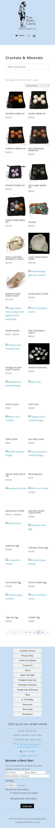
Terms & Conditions (27, 660)
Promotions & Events (27, 685)
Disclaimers (27, 714)
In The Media (27, 699)
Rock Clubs (28, 709)
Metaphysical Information (23, 798)
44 (25, 632)
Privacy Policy (27, 655)
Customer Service (27, 650)
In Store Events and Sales (24, 793)
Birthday (10, 780)
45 (30, 632)
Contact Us (28, 665)
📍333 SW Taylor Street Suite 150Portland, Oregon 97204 (27, 745)
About (27, 670)
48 (43, 632)
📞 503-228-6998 (27, 751)
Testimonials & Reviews (27, 689)
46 (34, 632)
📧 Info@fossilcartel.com (27, 756)
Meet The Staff (27, 675)
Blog (28, 694)
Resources (27, 704)
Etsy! (38, 822)
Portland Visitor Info (28, 680)
